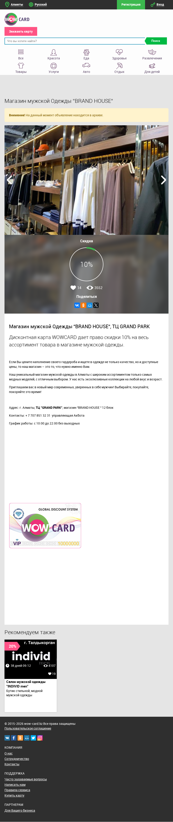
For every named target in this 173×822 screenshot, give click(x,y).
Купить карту (14, 795)
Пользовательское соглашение (28, 728)
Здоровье (119, 58)
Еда (86, 58)
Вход (160, 4)
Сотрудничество (17, 759)
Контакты (12, 764)
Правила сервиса (17, 790)
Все (20, 58)
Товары (21, 72)
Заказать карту (21, 31)
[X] (96, 305)
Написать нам (15, 784)
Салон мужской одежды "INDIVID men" (26, 683)
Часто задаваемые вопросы (26, 779)
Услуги (54, 72)
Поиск (155, 41)
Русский (41, 4)
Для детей (152, 72)
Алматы (17, 4)
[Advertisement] (86, 584)
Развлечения (152, 58)
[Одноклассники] (83, 305)
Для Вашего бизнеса (20, 810)
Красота (54, 58)
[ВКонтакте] (77, 305)
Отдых (119, 72)
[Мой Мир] (89, 305)
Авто (86, 72)
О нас (9, 753)
